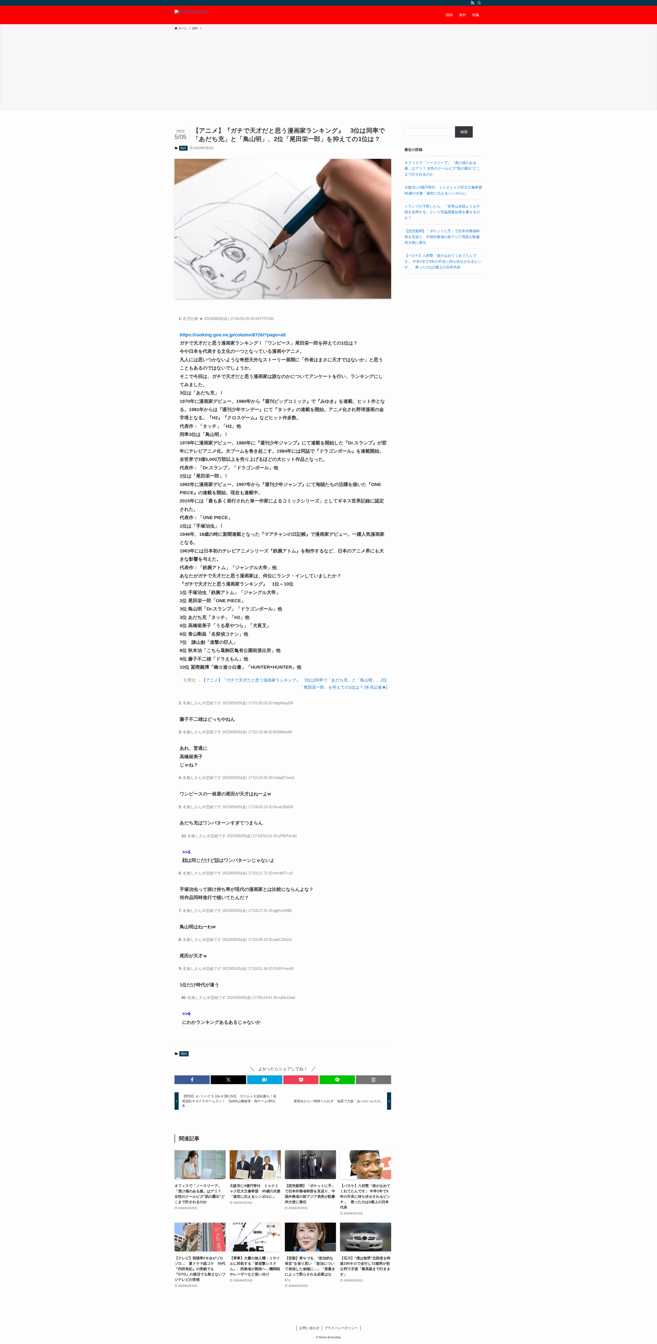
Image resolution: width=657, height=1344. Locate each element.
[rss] (472, 3)
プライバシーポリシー (341, 1328)
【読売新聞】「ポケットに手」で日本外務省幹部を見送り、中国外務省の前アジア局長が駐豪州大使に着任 (442, 237)
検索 (464, 132)
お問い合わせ (309, 1328)
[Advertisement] (328, 69)
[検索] (479, 3)
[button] (192, 1079)
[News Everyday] (191, 15)
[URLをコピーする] (373, 1079)
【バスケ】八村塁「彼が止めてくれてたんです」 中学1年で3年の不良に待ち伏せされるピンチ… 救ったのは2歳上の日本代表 (442, 261)
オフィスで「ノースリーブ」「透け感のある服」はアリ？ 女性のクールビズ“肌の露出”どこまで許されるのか (442, 168)
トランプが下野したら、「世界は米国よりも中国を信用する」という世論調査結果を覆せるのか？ (442, 212)
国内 (183, 148)
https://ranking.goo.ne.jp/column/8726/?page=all (233, 334)
